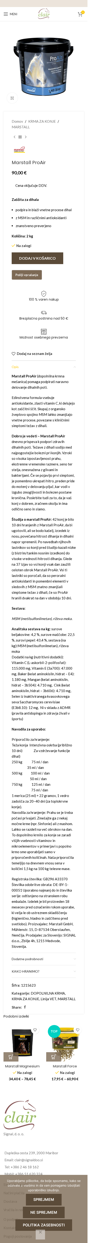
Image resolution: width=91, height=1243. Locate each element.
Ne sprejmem (43, 1212)
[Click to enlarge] (12, 98)
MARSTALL (21, 127)
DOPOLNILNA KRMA (48, 993)
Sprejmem (43, 1199)
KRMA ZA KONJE (42, 121)
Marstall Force (65, 1066)
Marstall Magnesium (22, 1066)
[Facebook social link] (25, 1007)
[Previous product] (14, 137)
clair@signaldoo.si (28, 1160)
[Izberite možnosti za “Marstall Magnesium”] (11, 1057)
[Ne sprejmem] (40, 1234)
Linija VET (48, 999)
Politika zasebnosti (44, 1225)
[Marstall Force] (65, 1042)
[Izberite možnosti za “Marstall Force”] (53, 1057)
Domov (17, 121)
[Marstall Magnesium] (23, 1042)
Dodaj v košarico (37, 258)
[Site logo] (44, 13)
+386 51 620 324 (28, 1174)
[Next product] (25, 137)
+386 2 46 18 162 (25, 1167)
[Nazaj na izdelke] (20, 137)
